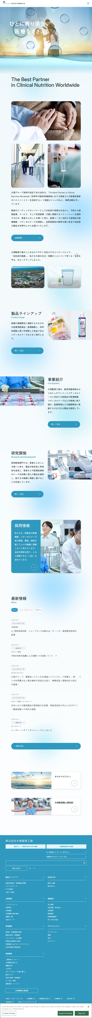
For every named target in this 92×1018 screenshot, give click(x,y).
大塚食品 (8, 1002)
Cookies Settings (9, 1013)
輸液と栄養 (51, 883)
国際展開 (51, 913)
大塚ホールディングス (13, 998)
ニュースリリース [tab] (26, 610)
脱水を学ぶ (51, 886)
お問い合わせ (16, 868)
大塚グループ (10, 920)
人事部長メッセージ (12, 959)
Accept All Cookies (65, 1013)
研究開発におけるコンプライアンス (17, 944)
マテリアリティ (53, 932)
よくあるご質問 (11, 981)
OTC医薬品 (9, 889)
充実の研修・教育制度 (13, 978)
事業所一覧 (9, 917)
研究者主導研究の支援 (13, 941)
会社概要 (8, 910)
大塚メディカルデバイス (26, 1002)
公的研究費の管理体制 (13, 947)
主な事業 (51, 904)
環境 (49, 935)
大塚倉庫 (57, 998)
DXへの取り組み (53, 920)
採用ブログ (9, 975)
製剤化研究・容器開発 (13, 935)
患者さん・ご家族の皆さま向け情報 (25, 846)
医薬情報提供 (52, 917)
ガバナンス (51, 941)
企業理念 (8, 907)
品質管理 (51, 910)
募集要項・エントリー (13, 984)
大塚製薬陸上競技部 (21, 990)
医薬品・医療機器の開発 (14, 932)
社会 (49, 938)
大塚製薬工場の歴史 (12, 913)
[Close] (88, 1006)
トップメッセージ (11, 904)
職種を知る (9, 965)
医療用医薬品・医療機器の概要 (16, 883)
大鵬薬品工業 (43, 998)
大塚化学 (69, 998)
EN (34, 868)
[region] (46, 1010)
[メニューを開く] (88, 3)
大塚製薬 (30, 998)
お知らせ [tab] (38, 610)
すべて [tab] (14, 610)
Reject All (81, 1013)
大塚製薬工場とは (11, 962)
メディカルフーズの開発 (14, 938)
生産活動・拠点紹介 (54, 907)
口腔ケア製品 (10, 892)
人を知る (8, 968)
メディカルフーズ (11, 886)
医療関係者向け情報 (66, 846)
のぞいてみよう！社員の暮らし (16, 972)
